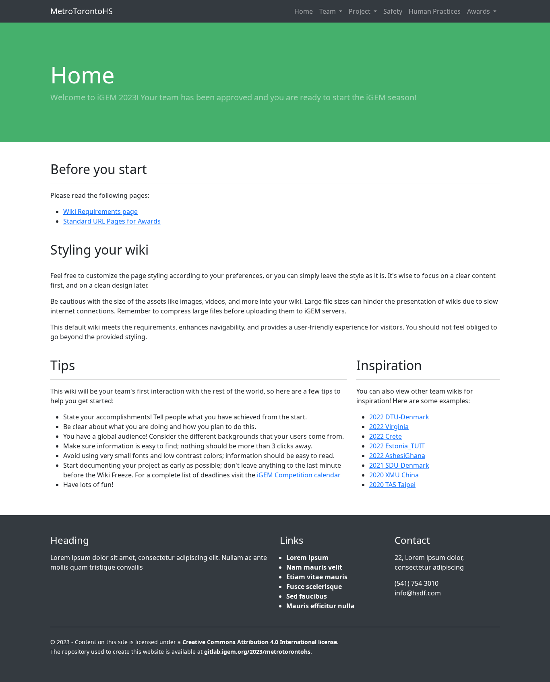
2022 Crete (385, 436)
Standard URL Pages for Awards (112, 221)
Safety (392, 11)
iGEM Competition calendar (299, 475)
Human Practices (435, 11)
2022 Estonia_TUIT (397, 446)
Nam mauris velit (314, 567)
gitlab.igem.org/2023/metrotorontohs (257, 651)
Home (303, 11)
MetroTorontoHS (81, 11)
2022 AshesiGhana (397, 455)
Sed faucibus (306, 596)
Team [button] (328, 11)
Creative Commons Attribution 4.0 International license (259, 642)
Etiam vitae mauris (316, 576)
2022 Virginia (389, 426)
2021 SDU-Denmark (399, 465)
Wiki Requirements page (100, 211)
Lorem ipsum (307, 557)
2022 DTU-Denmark (399, 417)
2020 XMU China (394, 475)
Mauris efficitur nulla (320, 605)
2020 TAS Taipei (392, 484)
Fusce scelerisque (314, 586)
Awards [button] (479, 11)
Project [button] (360, 11)
